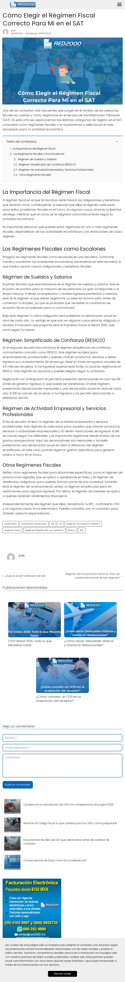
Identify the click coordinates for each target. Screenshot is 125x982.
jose (13, 30)
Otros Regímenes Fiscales (35, 175)
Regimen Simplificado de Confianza (44, 530)
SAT (81, 530)
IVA (60, 523)
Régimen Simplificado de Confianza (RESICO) (47, 164)
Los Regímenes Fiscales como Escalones (38, 154)
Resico (71, 530)
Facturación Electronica (34, 523)
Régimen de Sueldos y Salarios (37, 159)
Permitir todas (62, 973)
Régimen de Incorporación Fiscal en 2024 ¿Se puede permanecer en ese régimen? (93, 575)
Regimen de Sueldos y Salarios (83, 523)
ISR (52, 523)
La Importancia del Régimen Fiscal (34, 149)
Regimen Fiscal (12, 530)
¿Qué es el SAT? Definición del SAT (25, 576)
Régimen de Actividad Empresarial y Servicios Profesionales (56, 170)
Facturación (10, 523)
